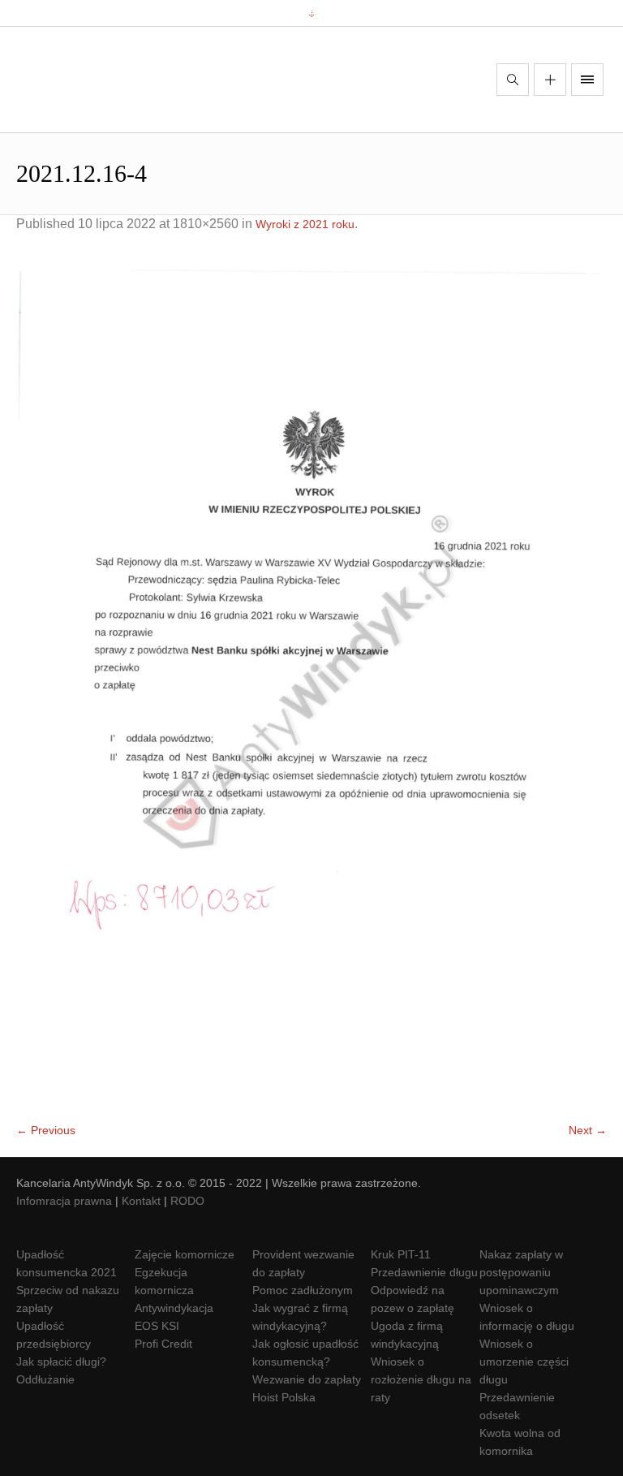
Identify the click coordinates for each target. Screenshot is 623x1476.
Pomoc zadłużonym (302, 1290)
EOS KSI (157, 1325)
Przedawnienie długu (424, 1272)
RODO (187, 1200)
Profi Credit (163, 1343)
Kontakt (141, 1200)
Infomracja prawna (64, 1200)
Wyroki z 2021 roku (305, 224)
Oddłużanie (45, 1379)
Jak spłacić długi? (61, 1361)
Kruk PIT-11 (401, 1254)
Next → (588, 1130)
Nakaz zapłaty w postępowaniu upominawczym (521, 1272)
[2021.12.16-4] (311, 685)
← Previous (45, 1130)
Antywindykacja (174, 1307)
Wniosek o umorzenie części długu (524, 1361)
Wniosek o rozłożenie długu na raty (421, 1379)
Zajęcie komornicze (184, 1254)
